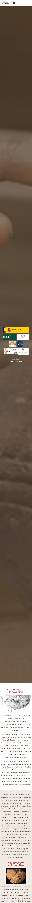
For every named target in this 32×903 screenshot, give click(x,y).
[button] (13, 2)
